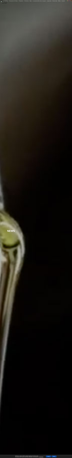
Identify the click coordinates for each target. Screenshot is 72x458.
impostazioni (41, 456)
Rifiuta (54, 456)
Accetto (48, 456)
